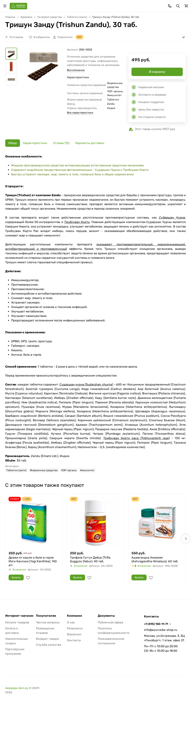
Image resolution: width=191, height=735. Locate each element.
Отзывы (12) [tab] (61, 143)
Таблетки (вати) (16, 470)
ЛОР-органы (69, 470)
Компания (74, 615)
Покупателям (46, 615)
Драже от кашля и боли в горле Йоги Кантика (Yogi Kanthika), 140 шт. (33, 561)
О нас (71, 622)
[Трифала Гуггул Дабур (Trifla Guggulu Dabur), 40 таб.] (95, 522)
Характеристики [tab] (35, 143)
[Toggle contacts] (169, 6)
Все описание (76, 70)
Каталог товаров (17, 622)
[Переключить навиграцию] (4, 6)
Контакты (74, 640)
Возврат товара (47, 639)
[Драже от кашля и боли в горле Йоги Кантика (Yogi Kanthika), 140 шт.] (34, 522)
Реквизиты (75, 628)
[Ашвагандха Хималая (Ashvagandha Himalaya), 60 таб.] (156, 522)
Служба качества (48, 645)
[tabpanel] (95, 313)
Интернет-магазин (19, 615)
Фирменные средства (44, 470)
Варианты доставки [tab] (89, 143)
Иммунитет (87, 470)
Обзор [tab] (12, 143)
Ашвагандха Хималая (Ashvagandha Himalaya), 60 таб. (154, 559)
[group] (42, 76)
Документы (106, 615)
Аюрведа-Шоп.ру (16, 688)
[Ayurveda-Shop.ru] (18, 5)
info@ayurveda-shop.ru (160, 630)
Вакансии (74, 634)
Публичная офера (110, 622)
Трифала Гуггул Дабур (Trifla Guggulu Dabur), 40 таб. (90, 559)
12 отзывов (16, 37)
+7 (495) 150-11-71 (156, 624)
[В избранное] (28, 578)
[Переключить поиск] (178, 6)
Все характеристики (80, 112)
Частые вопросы (48, 622)
